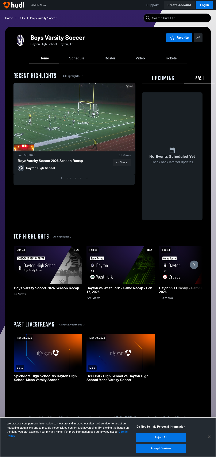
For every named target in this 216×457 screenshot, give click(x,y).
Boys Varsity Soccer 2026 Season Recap (50, 161)
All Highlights (71, 76)
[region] (108, 437)
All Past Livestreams (70, 325)
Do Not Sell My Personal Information (160, 426)
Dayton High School (40, 168)
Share (123, 162)
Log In (204, 5)
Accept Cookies (161, 448)
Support (152, 5)
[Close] (209, 436)
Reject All (161, 437)
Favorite (183, 37)
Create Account (179, 5)
